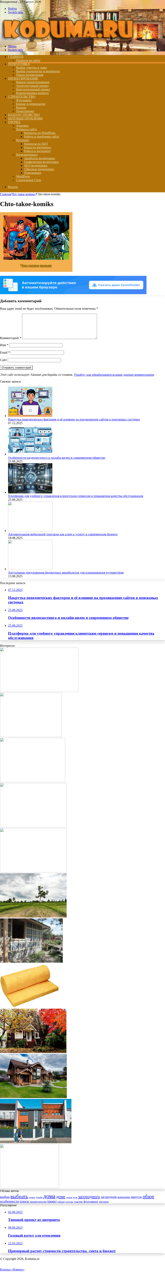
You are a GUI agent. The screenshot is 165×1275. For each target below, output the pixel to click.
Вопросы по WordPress (39, 133)
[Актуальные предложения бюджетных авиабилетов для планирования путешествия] (30, 569)
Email (5, 352)
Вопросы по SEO (36, 143)
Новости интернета (37, 147)
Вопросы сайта (26, 129)
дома (49, 1196)
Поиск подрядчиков (29, 75)
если (75, 1197)
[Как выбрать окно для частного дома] (35, 1142)
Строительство (21, 96)
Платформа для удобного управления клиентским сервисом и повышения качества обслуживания (75, 496)
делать (32, 1197)
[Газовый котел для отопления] (33, 826)
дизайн (39, 1197)
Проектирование (23, 78)
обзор (148, 1196)
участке (78, 1201)
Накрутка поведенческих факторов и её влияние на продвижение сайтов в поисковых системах (74, 419)
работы (61, 1202)
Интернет (22, 140)
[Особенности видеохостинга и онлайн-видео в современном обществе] (30, 454)
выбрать (19, 1196)
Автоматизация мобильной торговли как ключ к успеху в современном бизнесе (63, 534)
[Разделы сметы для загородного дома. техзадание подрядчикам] (32, 781)
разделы (69, 1202)
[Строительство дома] (67, 39)
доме (60, 1196)
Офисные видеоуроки (39, 169)
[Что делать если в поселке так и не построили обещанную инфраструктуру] (31, 736)
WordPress (23, 176)
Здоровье (22, 125)
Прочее (14, 122)
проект (52, 1201)
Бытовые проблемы (25, 118)
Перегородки (25, 111)
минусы (136, 1197)
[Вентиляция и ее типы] (29, 1187)
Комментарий (10, 338)
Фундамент (24, 100)
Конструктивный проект (33, 89)
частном (103, 1201)
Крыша (21, 107)
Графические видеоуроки (41, 162)
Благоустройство (24, 114)
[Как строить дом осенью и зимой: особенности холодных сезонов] (33, 1052)
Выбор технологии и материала (38, 71)
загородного (89, 1196)
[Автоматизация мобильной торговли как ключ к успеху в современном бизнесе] (30, 530)
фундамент (91, 1201)
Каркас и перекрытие (30, 104)
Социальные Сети (28, 180)
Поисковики (32, 172)
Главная (5, 194)
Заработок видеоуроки (39, 158)
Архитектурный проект (32, 85)
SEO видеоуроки (35, 165)
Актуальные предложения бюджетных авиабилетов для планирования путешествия (66, 572)
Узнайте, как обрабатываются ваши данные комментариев (114, 374)
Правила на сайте (28, 60)
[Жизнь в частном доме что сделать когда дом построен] (33, 871)
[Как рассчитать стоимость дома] (33, 1097)
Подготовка (19, 64)
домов (69, 1197)
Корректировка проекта (32, 93)
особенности (9, 1201)
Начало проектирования (32, 82)
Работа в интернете (37, 151)
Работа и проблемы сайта (41, 136)
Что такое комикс (23, 194)
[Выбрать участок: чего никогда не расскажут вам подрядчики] (33, 916)
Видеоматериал (26, 154)
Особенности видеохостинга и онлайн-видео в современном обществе (56, 457)
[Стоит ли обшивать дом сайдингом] (31, 961)
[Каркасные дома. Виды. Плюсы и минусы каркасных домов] (39, 691)
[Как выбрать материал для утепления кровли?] (29, 1006)
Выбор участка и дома (31, 67)
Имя (4, 345)
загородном (109, 1197)
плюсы (24, 1201)
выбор (5, 1197)
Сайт (3, 360)
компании (124, 1197)
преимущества (38, 1201)
